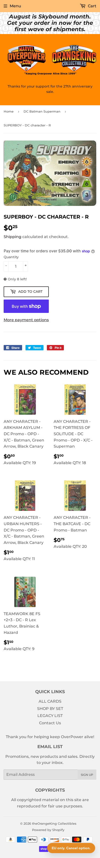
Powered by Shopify (48, 830)
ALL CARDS (50, 701)
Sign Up (87, 775)
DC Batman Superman (42, 111)
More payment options (26, 320)
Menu (15, 6)
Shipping (12, 236)
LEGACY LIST (50, 715)
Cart (91, 6)
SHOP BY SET (50, 708)
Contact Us (50, 723)
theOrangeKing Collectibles (54, 823)
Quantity (11, 257)
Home (9, 111)
